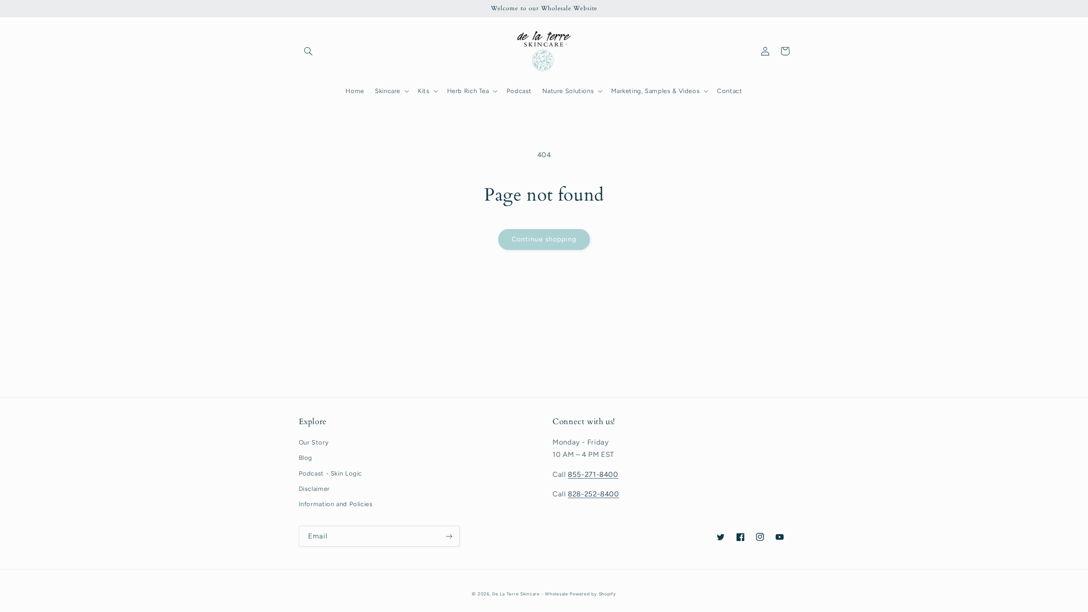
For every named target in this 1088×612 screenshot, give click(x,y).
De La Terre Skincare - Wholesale (530, 594)
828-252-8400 (593, 494)
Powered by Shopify (593, 594)
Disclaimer (314, 489)
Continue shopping (544, 239)
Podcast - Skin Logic (331, 473)
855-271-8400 (593, 474)
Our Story (314, 442)
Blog (306, 458)
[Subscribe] (449, 536)
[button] (308, 51)
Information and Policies (336, 504)
